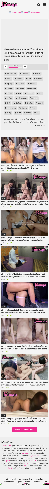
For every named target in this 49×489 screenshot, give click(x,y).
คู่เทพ (8, 461)
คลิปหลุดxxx (22, 98)
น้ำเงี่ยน (18, 103)
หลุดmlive (25, 74)
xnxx (19, 93)
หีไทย (18, 113)
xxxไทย (9, 98)
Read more (41, 125)
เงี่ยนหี (28, 113)
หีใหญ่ (8, 113)
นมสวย (34, 98)
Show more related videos (24, 429)
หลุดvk (40, 103)
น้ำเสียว (30, 103)
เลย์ (29, 79)
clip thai (39, 79)
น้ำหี (8, 103)
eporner (32, 84)
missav (21, 88)
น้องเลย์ (19, 79)
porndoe (32, 88)
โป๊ (37, 113)
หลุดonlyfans (34, 456)
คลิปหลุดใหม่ (11, 74)
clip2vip (9, 84)
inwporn (9, 88)
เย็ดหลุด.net (7, 446)
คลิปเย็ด (26, 466)
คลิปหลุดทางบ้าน (25, 479)
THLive (9, 93)
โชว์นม (37, 74)
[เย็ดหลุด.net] (9, 4)
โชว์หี (9, 79)
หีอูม (33, 108)
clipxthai (21, 84)
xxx (40, 93)
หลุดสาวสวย (11, 108)
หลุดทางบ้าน (28, 463)
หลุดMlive (25, 453)
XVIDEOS (29, 93)
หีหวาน (24, 108)
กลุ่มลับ (33, 461)
